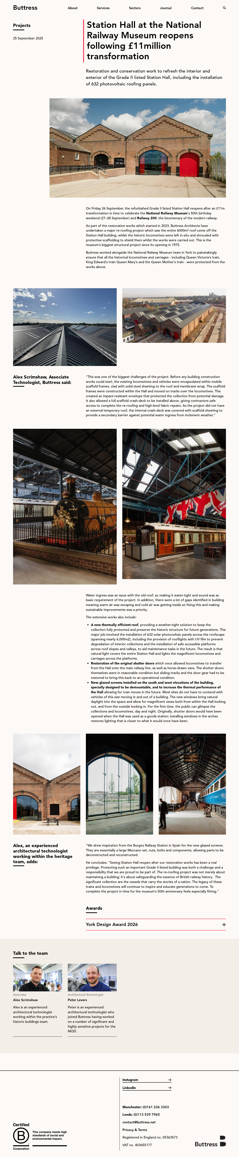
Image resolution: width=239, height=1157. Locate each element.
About (72, 8)
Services (103, 8)
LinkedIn (129, 1088)
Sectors (135, 8)
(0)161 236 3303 (156, 1107)
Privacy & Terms (134, 1130)
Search (224, 8)
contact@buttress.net (139, 1122)
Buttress (25, 6)
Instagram (130, 1080)
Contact (197, 8)
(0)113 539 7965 (147, 1114)
